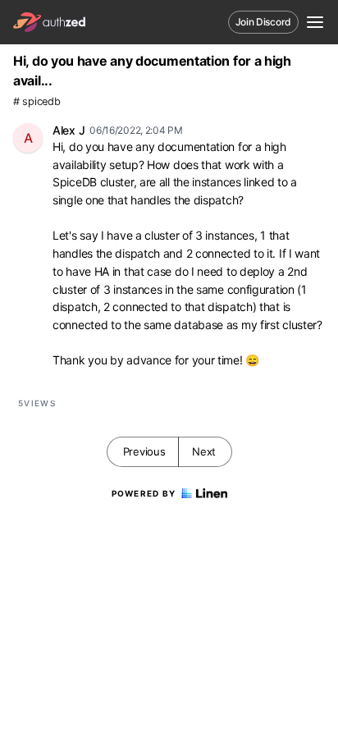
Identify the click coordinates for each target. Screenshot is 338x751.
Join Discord (263, 22)
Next (204, 451)
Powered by (144, 493)
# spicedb (36, 101)
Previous (144, 451)
